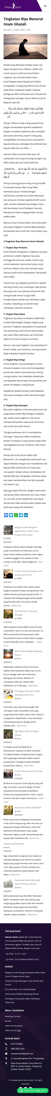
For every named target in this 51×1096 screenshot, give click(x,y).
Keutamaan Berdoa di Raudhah (28, 807)
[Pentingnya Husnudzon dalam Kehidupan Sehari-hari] (8, 694)
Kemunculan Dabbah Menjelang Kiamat (22, 994)
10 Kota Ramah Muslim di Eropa (28, 771)
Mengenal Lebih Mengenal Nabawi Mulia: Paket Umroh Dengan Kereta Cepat (27, 531)
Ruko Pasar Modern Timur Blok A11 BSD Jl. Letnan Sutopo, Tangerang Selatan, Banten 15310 (26, 1066)
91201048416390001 (24, 959)
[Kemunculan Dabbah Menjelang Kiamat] (8, 654)
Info (28, 29)
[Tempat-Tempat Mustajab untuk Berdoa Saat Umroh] (8, 574)
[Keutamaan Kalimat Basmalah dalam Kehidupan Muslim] (8, 883)
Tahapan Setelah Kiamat (14, 843)
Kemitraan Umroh (12, 1016)
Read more (16, 605)
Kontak (8, 1021)
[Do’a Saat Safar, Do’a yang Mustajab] (8, 614)
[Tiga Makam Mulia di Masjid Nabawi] (8, 734)
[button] (33, 1090)
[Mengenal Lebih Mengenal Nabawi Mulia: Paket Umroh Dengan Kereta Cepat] (8, 530)
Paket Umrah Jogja (13, 1030)
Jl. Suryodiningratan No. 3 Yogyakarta (27, 1058)
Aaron (9, 29)
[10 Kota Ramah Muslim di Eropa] (8, 774)
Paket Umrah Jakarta (14, 1025)
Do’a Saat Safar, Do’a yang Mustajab (20, 989)
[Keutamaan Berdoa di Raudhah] (8, 811)
